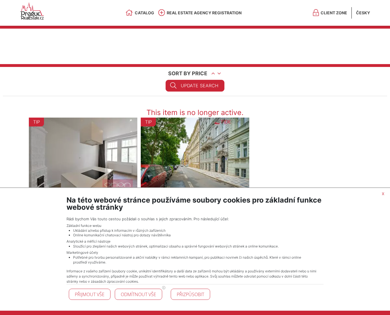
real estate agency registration (204, 12)
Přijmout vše (89, 294)
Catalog (144, 12)
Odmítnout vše (138, 294)
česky (363, 12)
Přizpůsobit (190, 294)
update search (199, 85)
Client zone (334, 12)
